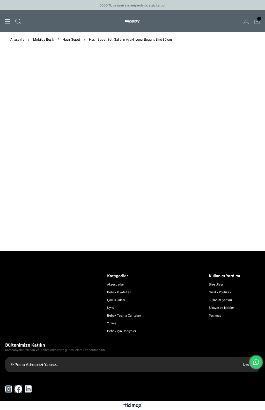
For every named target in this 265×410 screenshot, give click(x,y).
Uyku (110, 308)
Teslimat (215, 315)
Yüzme (111, 323)
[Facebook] (18, 389)
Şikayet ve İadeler (221, 308)
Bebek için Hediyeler (121, 331)
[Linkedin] (28, 389)
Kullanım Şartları (220, 300)
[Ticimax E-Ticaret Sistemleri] (132, 406)
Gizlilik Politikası (220, 292)
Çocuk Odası (116, 300)
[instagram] (8, 389)
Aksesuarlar (115, 284)
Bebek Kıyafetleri (119, 292)
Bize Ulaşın (217, 284)
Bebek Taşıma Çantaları (124, 315)
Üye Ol (248, 365)
